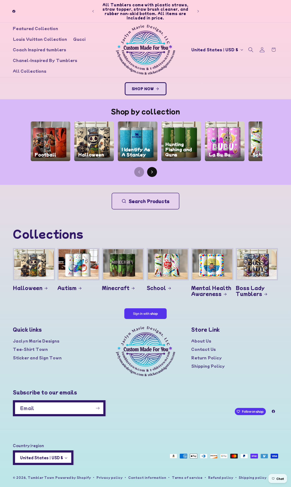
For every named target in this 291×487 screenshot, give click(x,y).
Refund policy (220, 477)
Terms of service (187, 477)
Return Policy (206, 357)
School (156, 288)
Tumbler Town (41, 477)
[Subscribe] (97, 408)
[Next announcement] (198, 11)
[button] (251, 49)
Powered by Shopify (73, 477)
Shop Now (143, 88)
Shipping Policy (208, 366)
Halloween (28, 288)
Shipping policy (253, 477)
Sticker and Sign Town (37, 357)
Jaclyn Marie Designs (36, 340)
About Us (201, 340)
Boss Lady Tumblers (250, 291)
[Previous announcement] (93, 11)
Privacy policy (109, 477)
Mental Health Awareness (211, 291)
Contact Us (203, 349)
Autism (67, 288)
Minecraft (115, 288)
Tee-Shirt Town (30, 349)
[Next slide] (152, 172)
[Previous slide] (139, 172)
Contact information (147, 477)
